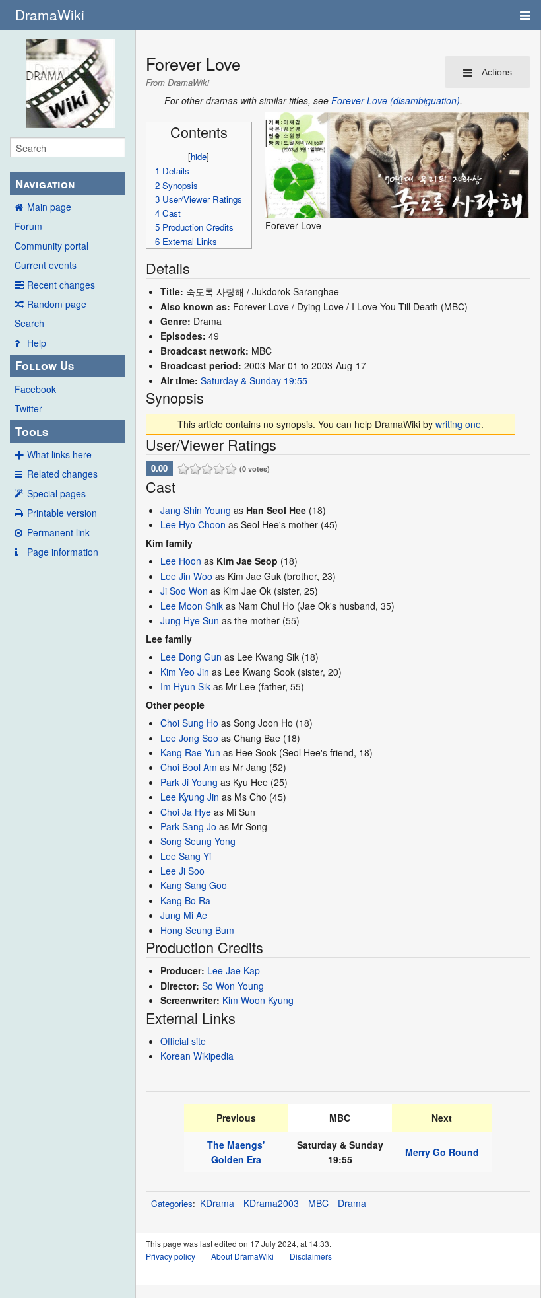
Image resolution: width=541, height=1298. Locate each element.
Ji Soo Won (184, 590)
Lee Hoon (180, 560)
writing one (458, 424)
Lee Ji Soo (182, 870)
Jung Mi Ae (183, 914)
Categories (172, 1203)
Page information (62, 551)
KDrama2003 (271, 1202)
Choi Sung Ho (189, 722)
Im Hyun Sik (185, 686)
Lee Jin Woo (186, 576)
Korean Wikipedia (197, 1055)
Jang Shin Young (195, 510)
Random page (56, 303)
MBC (318, 1202)
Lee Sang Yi (185, 856)
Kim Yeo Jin (184, 671)
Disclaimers (311, 1256)
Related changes (62, 473)
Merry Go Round (442, 1152)
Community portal (51, 245)
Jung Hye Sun (189, 620)
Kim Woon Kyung (258, 1000)
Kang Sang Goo (193, 885)
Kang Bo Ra (185, 900)
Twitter (28, 408)
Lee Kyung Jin (189, 796)
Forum (28, 226)
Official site (183, 1041)
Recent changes (61, 284)
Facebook (35, 389)
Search (29, 323)
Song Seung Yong (198, 840)
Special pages (56, 493)
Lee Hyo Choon (193, 524)
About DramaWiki (242, 1256)
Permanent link (58, 532)
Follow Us (44, 365)
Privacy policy (170, 1256)
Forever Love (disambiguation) (395, 100)
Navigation (45, 184)
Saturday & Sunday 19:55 (254, 380)
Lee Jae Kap (233, 970)
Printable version (62, 512)
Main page (49, 206)
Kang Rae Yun (190, 752)
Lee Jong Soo (189, 737)
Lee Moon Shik (191, 605)
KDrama (217, 1202)
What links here (59, 454)
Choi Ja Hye (185, 811)
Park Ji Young (189, 782)
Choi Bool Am (188, 767)
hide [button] (199, 156)
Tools (31, 431)
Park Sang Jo (188, 826)
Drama (352, 1202)
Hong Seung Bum (197, 930)
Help (36, 342)
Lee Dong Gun (191, 656)
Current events (46, 264)
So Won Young (233, 985)
